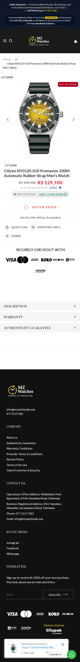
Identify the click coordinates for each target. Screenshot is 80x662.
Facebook (13, 548)
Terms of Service (17, 465)
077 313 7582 (50, 10)
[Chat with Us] (71, 654)
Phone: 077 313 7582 (20, 513)
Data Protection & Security (23, 470)
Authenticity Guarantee (21, 443)
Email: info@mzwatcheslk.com (25, 519)
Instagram (13, 542)
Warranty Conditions (20, 448)
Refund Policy (15, 459)
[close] (62, 644)
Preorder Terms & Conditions (24, 454)
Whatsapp (13, 553)
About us (12, 437)
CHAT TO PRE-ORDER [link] (51, 194)
